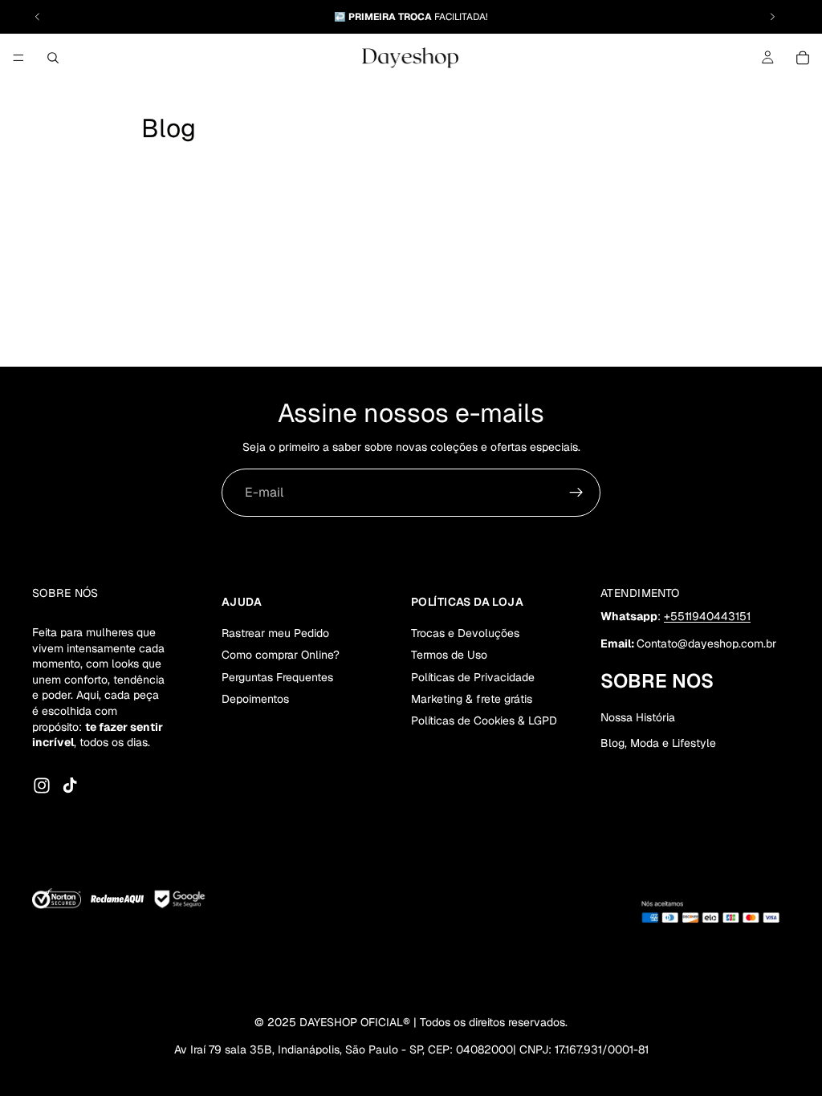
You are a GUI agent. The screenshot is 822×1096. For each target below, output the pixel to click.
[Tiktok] (69, 785)
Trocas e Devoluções (465, 633)
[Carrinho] (802, 57)
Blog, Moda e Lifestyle (658, 743)
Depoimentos (255, 699)
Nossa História (637, 717)
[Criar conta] (576, 492)
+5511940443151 (707, 616)
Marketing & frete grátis (471, 699)
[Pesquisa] (53, 57)
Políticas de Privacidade (473, 676)
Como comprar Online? (281, 654)
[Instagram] (41, 785)
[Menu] (18, 57)
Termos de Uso (449, 654)
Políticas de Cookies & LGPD (484, 720)
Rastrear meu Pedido (275, 633)
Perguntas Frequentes (277, 676)
